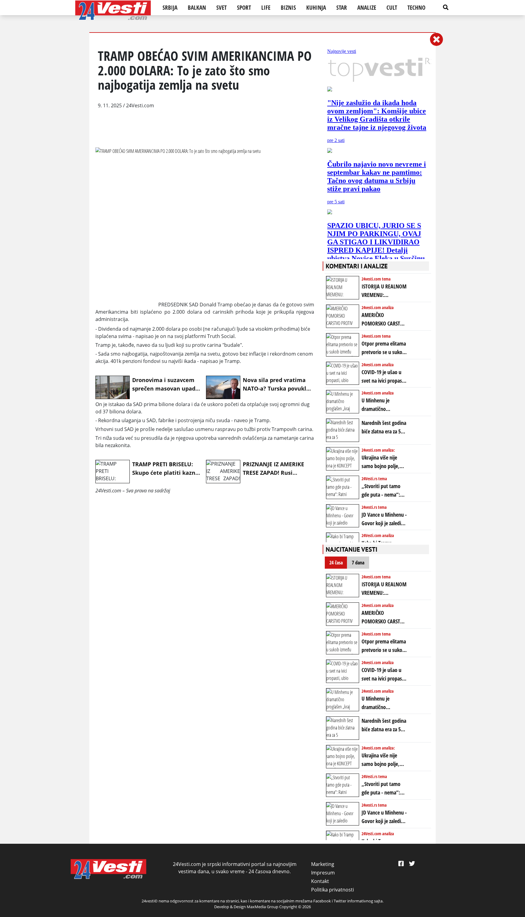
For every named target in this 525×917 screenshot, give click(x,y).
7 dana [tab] (358, 562)
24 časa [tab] (336, 562)
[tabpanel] (378, 705)
